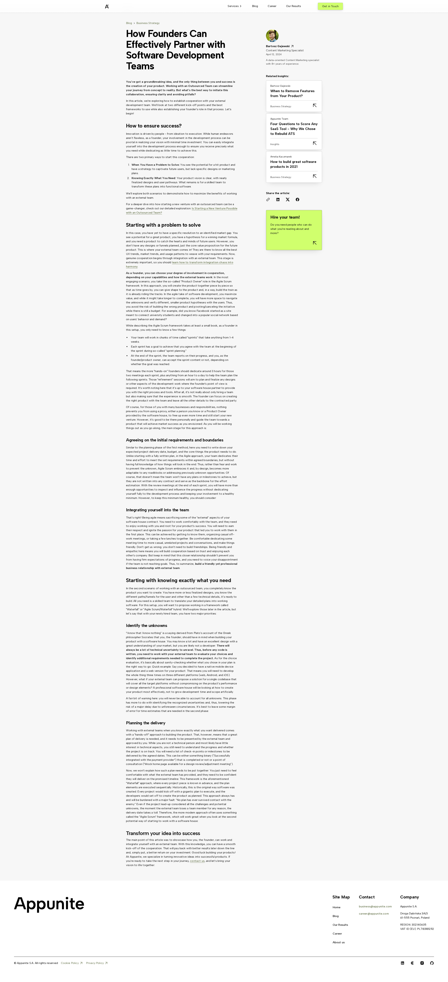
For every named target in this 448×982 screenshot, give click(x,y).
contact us (197, 861)
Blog (255, 6)
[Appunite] (49, 905)
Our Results (293, 6)
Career (272, 6)
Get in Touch (330, 6)
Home (337, 907)
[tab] (235, 6)
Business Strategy (148, 23)
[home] (115, 7)
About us (339, 942)
